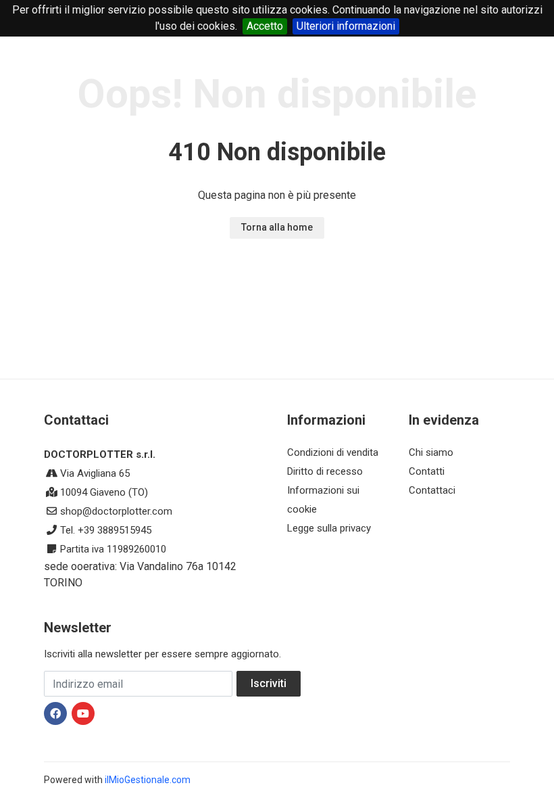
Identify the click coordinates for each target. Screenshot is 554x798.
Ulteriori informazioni (346, 26)
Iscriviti (268, 683)
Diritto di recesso (325, 471)
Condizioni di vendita (332, 452)
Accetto (265, 26)
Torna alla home (277, 227)
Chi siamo (431, 452)
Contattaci (432, 490)
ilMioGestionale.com (148, 779)
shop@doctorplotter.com (116, 511)
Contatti (427, 471)
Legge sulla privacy (329, 528)
